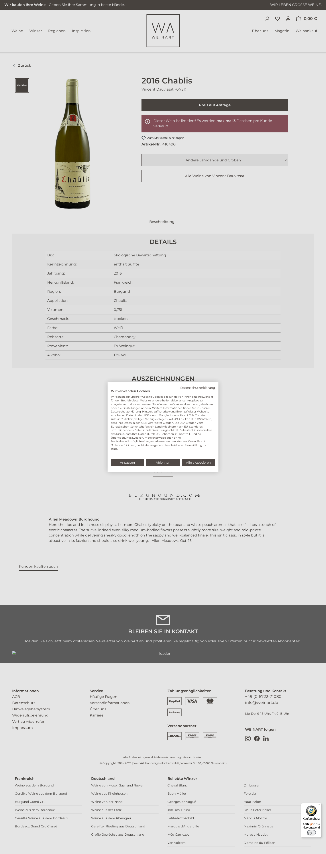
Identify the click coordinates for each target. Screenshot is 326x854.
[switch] (311, 832)
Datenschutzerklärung (197, 387)
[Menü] (319, 805)
